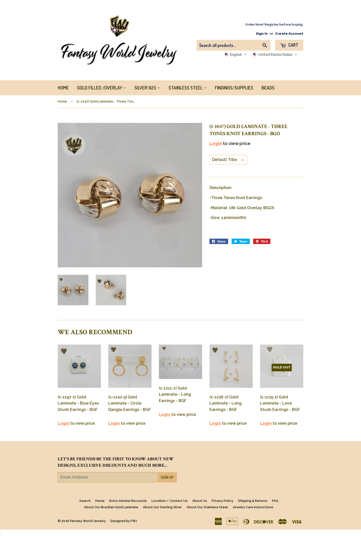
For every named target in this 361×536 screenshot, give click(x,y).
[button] (235, 54)
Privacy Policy (222, 501)
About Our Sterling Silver (162, 507)
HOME (63, 88)
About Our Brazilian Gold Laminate (111, 507)
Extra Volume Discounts (128, 501)
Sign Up (167, 477)
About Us (199, 501)
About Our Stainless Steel (207, 507)
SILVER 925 (145, 88)
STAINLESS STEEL (186, 88)
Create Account (289, 33)
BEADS (268, 88)
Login (215, 143)
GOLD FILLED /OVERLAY (100, 88)
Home (62, 101)
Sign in (262, 33)
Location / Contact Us (170, 501)
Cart (292, 45)
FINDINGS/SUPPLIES (234, 88)
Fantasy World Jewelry (88, 521)
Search (85, 501)
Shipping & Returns (252, 501)
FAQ (275, 501)
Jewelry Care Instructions (253, 507)
